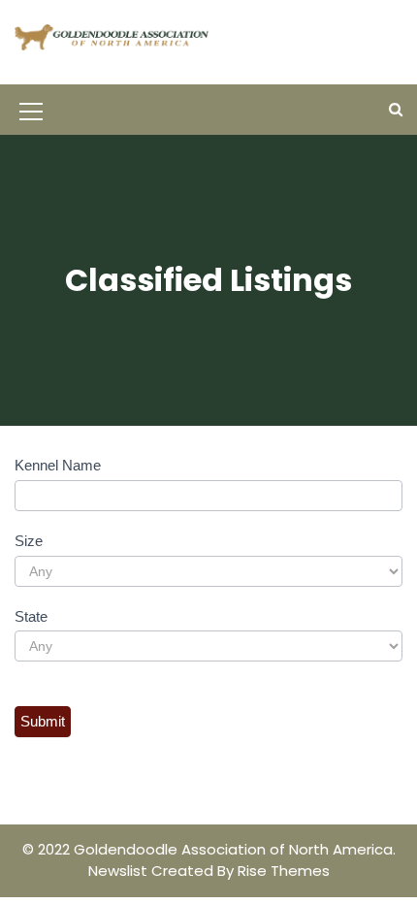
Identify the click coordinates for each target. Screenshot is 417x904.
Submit (42, 721)
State (31, 616)
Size (29, 541)
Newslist (119, 870)
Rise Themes (284, 870)
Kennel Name (58, 465)
